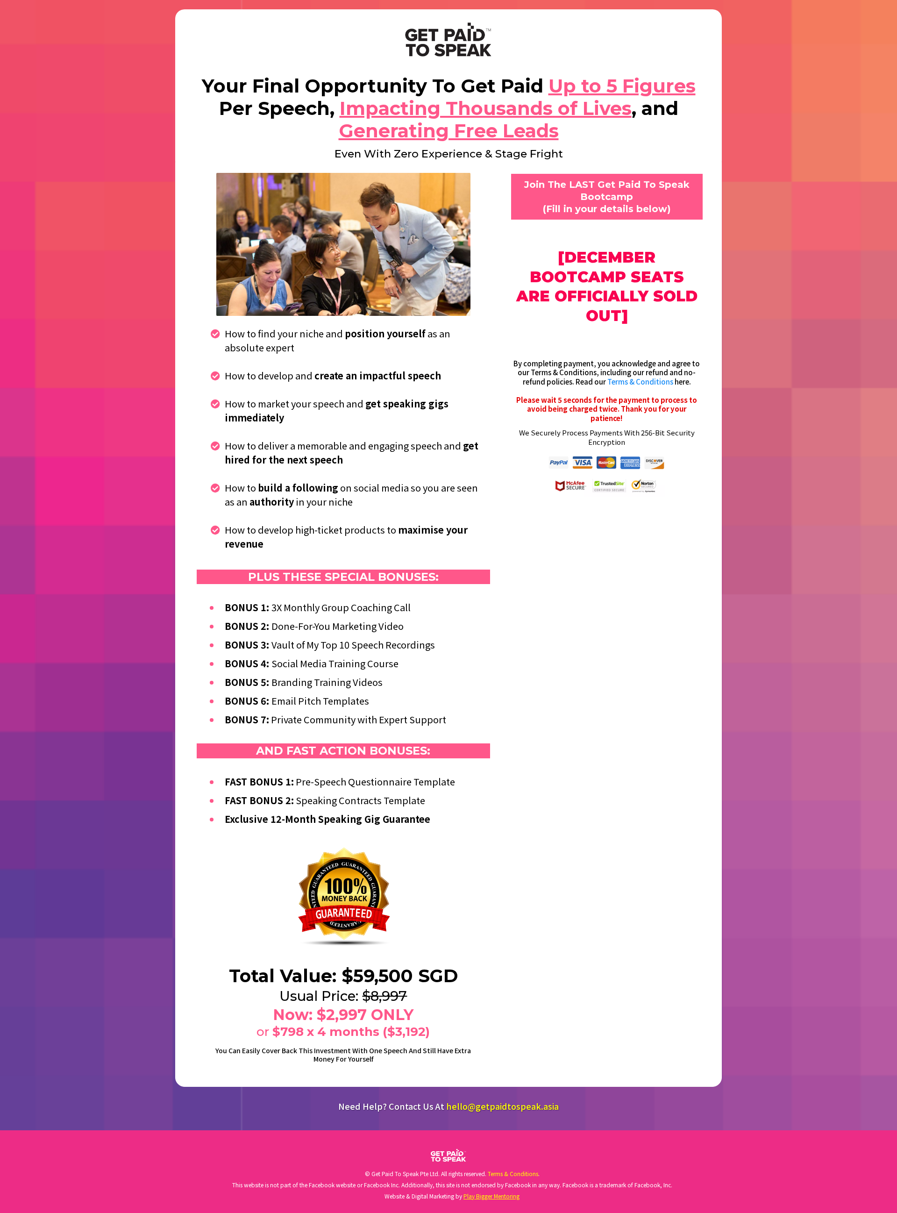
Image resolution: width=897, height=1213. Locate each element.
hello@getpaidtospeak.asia (502, 1106)
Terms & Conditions (640, 381)
